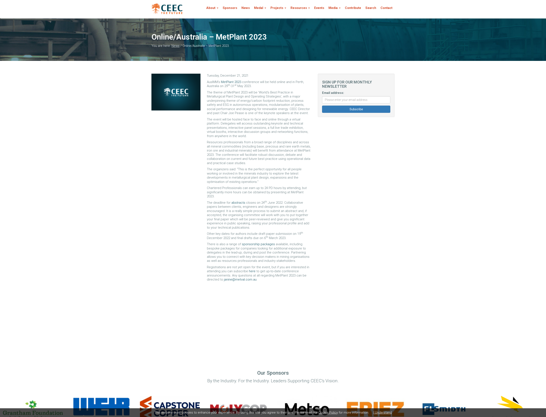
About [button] (210, 8)
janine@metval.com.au (240, 279)
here (252, 271)
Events (319, 8)
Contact (386, 8)
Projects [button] (276, 8)
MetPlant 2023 (231, 82)
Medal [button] (258, 8)
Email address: (333, 93)
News (245, 8)
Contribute (353, 8)
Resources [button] (298, 8)
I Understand (382, 412)
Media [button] (333, 8)
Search (370, 8)
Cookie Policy (328, 412)
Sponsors (230, 8)
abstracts (238, 203)
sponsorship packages (258, 244)
